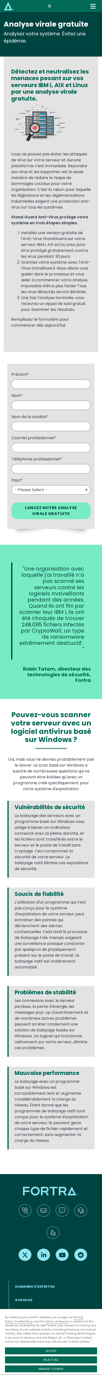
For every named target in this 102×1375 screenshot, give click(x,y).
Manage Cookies (51, 1369)
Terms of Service (56, 1321)
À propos (23, 1300)
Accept (51, 1351)
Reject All (51, 1360)
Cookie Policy (23, 1321)
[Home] (9, 6)
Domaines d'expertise (35, 1286)
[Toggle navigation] (93, 6)
